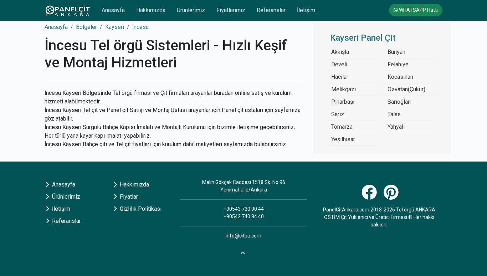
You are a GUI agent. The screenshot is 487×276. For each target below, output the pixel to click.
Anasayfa (113, 10)
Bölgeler (86, 27)
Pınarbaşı (342, 101)
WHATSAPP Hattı (418, 10)
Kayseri (114, 27)
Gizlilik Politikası (140, 208)
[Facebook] (370, 196)
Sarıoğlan (399, 101)
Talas (394, 114)
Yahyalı (396, 126)
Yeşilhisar (343, 139)
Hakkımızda (150, 10)
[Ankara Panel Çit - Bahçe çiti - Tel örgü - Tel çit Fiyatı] (67, 10)
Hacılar (339, 76)
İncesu (140, 27)
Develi (339, 64)
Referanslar (271, 10)
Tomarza (342, 126)
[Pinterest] (392, 196)
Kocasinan (400, 76)
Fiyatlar (128, 196)
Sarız (337, 114)
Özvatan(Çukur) (406, 89)
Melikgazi (343, 89)
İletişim (306, 10)
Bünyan (396, 51)
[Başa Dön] (243, 252)
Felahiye (398, 64)
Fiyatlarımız (230, 10)
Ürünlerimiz (191, 10)
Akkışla (340, 51)
